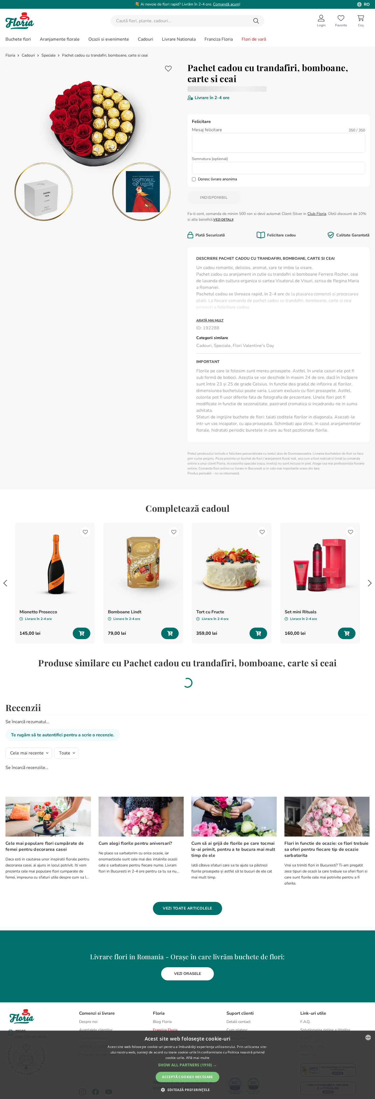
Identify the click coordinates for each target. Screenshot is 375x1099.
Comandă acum (226, 4)
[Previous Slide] (5, 583)
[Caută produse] (256, 21)
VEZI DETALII (223, 219)
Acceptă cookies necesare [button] (187, 1077)
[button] (187, 867)
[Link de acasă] (10, 55)
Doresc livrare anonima (217, 179)
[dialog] (187, 1065)
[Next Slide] (369, 583)
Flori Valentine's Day (253, 346)
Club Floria (316, 213)
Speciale (48, 55)
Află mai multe (197, 1057)
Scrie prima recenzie (246, 89)
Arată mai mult (209, 320)
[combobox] (187, 21)
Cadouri (28, 55)
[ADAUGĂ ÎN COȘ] (81, 633)
